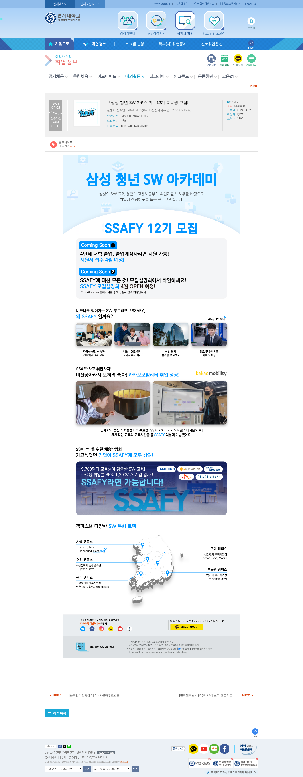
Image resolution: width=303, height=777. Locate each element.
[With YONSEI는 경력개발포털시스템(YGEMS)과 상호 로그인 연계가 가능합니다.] (199, 763)
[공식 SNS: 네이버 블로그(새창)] (214, 748)
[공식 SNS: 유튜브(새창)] (204, 748)
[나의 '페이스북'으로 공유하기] (60, 746)
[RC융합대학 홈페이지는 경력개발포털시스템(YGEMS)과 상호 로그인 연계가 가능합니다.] (222, 763)
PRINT (253, 86)
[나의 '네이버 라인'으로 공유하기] (69, 746)
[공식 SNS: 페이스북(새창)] (224, 748)
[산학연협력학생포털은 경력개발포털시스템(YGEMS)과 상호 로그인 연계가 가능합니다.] (246, 763)
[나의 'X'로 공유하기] (64, 746)
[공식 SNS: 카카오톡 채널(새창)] (193, 748)
